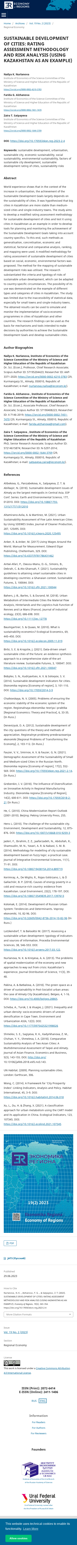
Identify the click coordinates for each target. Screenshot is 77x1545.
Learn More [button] (30, 1528)
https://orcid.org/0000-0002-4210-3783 (22, 89)
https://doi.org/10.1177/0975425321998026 (31, 1025)
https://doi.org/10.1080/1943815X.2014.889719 (33, 869)
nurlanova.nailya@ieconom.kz (47, 386)
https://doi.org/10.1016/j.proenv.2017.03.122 (32, 949)
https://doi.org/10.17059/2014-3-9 (31, 690)
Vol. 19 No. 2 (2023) (40, 23)
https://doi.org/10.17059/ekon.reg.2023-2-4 (37, 141)
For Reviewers (38, 1433)
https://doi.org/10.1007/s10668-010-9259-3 (43, 833)
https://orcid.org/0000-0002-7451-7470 (22, 110)
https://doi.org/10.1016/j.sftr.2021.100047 (30, 668)
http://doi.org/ (37, 1057)
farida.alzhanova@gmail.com (47, 424)
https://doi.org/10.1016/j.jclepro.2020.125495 (32, 533)
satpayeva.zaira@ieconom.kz (47, 462)
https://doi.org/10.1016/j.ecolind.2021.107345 (32, 1124)
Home (7, 23)
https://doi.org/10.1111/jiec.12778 (25, 618)
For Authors (38, 1427)
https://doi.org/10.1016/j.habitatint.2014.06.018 (34, 1097)
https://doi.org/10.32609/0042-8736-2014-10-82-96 (35, 918)
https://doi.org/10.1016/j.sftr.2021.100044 (30, 587)
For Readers (38, 1422)
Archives (20, 23)
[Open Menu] (3, 15)
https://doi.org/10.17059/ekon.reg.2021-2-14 (44, 771)
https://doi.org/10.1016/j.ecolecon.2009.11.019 (33, 641)
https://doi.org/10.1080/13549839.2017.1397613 (34, 896)
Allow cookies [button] (18, 1538)
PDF (11, 1243)
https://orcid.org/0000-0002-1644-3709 (22, 130)
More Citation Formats (19, 1314)
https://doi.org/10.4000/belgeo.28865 (33, 999)
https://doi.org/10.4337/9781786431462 (29, 555)
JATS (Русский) (16, 1258)
